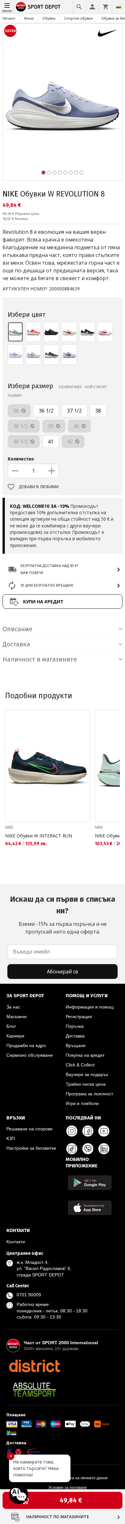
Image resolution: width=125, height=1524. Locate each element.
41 (51, 441)
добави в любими (39, 486)
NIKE (10, 193)
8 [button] (81, 172)
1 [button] (43, 172)
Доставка (75, 1035)
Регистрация (79, 1016)
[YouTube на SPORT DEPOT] (104, 1131)
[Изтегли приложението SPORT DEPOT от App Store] (90, 1208)
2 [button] (48, 172)
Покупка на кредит (85, 1055)
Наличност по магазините (57, 1516)
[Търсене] (79, 7)
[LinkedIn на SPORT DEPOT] (104, 1149)
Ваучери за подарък (87, 1074)
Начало (9, 18)
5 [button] (65, 172)
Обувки (48, 18)
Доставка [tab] (16, 644)
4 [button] (59, 172)
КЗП (10, 1138)
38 (98, 410)
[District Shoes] (34, 1365)
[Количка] (105, 7)
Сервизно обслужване (29, 1055)
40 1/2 (21, 441)
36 (16, 410)
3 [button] (54, 172)
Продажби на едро (26, 1045)
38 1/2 (21, 426)
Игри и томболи (82, 1103)
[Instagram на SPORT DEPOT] (72, 1131)
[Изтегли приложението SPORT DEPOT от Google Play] (90, 1182)
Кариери (15, 1035)
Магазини (16, 1016)
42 (70, 441)
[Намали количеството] (15, 470)
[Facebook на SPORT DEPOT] (88, 1131)
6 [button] (70, 172)
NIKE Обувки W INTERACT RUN (38, 836)
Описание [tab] (17, 629)
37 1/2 (74, 410)
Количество (21, 459)
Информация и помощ (90, 1006)
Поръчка (75, 1026)
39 (51, 426)
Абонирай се (62, 971)
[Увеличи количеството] (51, 470)
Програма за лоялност (89, 1093)
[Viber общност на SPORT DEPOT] (88, 1149)
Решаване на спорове (29, 1128)
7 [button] (76, 172)
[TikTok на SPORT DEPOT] (72, 1149)
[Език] (118, 7)
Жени (29, 18)
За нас (13, 1006)
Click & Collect (80, 1064)
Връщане (76, 1045)
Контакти (15, 1241)
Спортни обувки (78, 18)
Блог (11, 1026)
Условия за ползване (67, 1487)
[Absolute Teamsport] (34, 1389)
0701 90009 (29, 1294)
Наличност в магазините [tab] (40, 659)
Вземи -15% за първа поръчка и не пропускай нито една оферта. (62, 915)
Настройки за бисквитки (31, 1148)
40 (76, 426)
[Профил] (92, 7)
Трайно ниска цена (86, 1084)
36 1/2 (46, 410)
